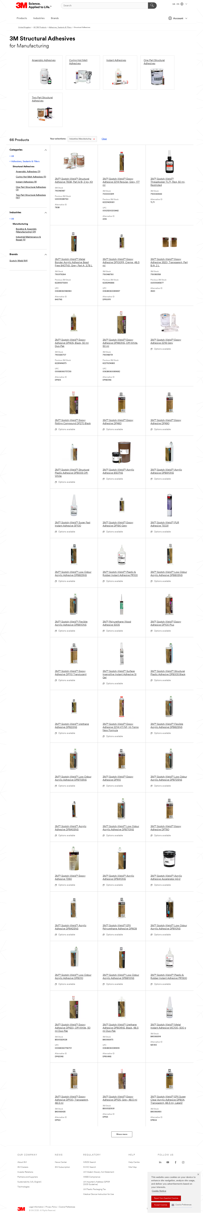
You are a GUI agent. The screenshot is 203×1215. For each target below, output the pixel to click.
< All (12, 156)
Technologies (23, 1187)
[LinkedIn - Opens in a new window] (160, 1162)
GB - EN (176, 4)
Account (178, 18)
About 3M (22, 1162)
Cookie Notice (159, 1191)
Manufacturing (80, 139)
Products (22, 18)
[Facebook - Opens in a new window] (175, 1162)
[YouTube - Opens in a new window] (167, 1162)
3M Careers (22, 1167)
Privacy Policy (51, 1207)
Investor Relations (25, 1172)
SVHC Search (89, 1167)
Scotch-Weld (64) (19, 261)
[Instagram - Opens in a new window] (183, 1162)
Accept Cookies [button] (160, 1205)
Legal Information (36, 1207)
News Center (61, 1162)
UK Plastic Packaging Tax (94, 1189)
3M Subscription (62, 1167)
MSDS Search (89, 1162)
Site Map (132, 1167)
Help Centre (134, 1162)
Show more (121, 1134)
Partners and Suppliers (27, 1177)
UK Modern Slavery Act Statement (98, 1172)
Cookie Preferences (67, 1207)
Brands (55, 18)
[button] (181, 1205)
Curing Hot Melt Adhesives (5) (31, 177)
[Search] (152, 5)
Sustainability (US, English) (29, 1182)
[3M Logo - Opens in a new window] (34, 5)
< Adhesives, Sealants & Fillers (24, 161)
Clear (104, 139)
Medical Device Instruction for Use (98, 1194)
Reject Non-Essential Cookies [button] (166, 1198)
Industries (39, 18)
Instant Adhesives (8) (26, 182)
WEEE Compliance (91, 1177)
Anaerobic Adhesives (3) (28, 172)
